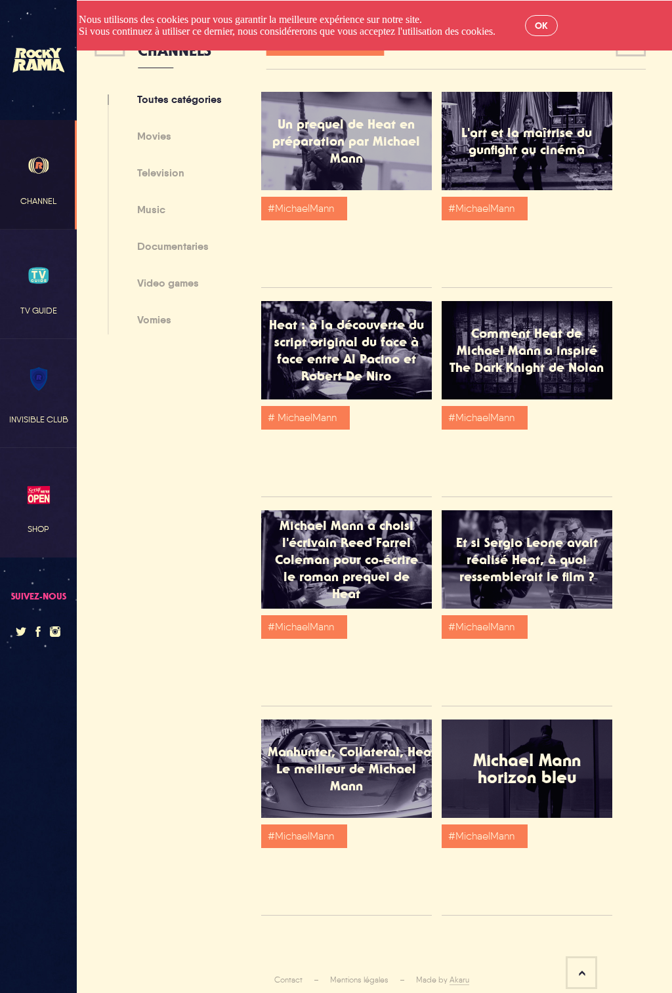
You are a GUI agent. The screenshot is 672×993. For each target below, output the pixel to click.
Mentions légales (359, 980)
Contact (288, 980)
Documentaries (173, 247)
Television (160, 174)
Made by (442, 980)
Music (151, 210)
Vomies (154, 320)
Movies (154, 137)
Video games (168, 284)
